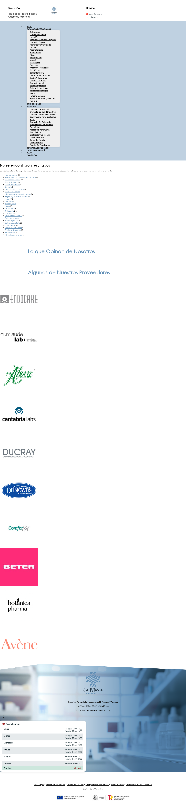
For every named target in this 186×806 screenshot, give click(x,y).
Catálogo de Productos (39, 29)
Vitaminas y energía (39, 90)
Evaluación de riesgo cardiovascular (40, 136)
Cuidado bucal (37, 83)
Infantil (33, 60)
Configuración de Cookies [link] (97, 784)
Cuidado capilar (37, 42)
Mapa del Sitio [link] (117, 784)
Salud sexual (35, 52)
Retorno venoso (37, 96)
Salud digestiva (37, 73)
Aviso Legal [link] (39, 784)
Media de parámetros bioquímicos (40, 131)
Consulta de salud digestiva (43, 112)
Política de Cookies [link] (75, 784)
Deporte (34, 65)
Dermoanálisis (36, 142)
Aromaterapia (36, 50)
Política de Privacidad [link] (55, 784)
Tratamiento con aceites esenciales (41, 125)
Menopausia (36, 57)
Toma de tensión (37, 140)
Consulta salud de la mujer (42, 114)
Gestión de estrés (38, 80)
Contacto (32, 155)
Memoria (34, 93)
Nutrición (34, 37)
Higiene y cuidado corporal (43, 39)
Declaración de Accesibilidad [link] (139, 784)
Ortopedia (35, 32)
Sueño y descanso (38, 78)
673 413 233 (103, 706)
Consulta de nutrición (40, 109)
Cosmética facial (38, 34)
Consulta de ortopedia (40, 122)
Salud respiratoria (38, 85)
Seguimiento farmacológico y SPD (43, 118)
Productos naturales (39, 67)
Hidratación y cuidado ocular (40, 46)
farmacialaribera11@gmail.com (96, 710)
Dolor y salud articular (40, 75)
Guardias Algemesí (36, 150)
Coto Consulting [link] (96, 789)
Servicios (31, 106)
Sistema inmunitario (39, 88)
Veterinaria (35, 62)
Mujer (32, 55)
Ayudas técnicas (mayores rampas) (42, 99)
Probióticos (35, 70)
